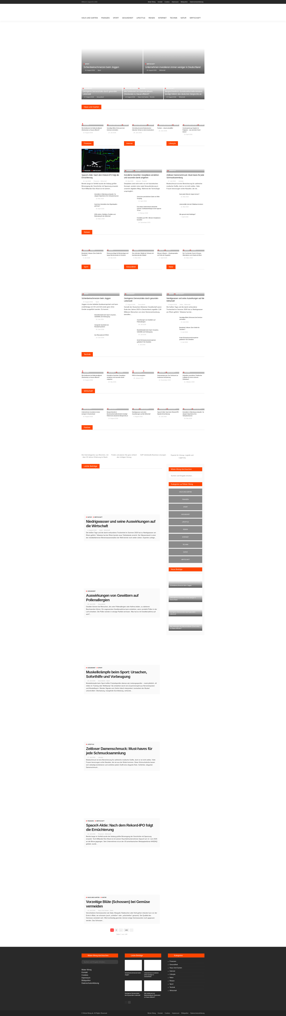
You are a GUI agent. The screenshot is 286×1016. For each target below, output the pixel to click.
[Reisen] (185, 529)
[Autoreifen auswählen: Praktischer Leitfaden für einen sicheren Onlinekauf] (193, 366)
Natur (183, 18)
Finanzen (105, 18)
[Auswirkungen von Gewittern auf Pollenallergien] (129, 322)
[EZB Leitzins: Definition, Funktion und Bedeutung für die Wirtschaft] (87, 217)
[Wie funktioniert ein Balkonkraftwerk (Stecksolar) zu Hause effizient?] (143, 86)
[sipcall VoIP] (153, 444)
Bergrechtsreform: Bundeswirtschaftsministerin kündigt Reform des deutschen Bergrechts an (117, 414)
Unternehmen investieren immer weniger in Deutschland (172, 67)
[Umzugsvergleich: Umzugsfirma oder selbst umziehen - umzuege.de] (124, 444)
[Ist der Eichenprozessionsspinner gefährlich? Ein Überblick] (129, 342)
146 (126, 930)
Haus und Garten (90, 18)
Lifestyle (141, 18)
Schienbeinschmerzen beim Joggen (101, 67)
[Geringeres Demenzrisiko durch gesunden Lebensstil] (102, 86)
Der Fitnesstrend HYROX (101, 335)
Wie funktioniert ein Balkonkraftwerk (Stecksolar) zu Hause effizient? (152, 995)
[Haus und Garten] (185, 492)
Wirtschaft (195, 18)
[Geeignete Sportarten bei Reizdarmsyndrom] (87, 327)
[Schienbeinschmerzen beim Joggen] (112, 48)
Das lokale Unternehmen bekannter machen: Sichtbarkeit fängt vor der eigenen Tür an (149, 208)
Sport (116, 18)
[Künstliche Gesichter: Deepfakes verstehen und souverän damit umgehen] (143, 160)
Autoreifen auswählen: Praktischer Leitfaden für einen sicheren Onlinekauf (192, 377)
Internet (162, 18)
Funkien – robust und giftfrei (165, 128)
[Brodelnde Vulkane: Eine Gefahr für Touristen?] (92, 244)
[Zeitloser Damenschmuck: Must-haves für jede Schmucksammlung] (185, 160)
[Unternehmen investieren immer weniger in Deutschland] (173, 48)
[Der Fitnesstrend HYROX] (87, 337)
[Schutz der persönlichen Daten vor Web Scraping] (129, 199)
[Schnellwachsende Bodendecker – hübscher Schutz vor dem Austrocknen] (143, 119)
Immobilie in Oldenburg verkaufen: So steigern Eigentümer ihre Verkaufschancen (193, 414)
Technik (173, 18)
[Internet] (185, 537)
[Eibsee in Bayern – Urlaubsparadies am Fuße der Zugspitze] (168, 244)
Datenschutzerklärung (196, 2)
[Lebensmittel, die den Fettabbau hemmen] (172, 207)
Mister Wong (152, 2)
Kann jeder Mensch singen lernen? (189, 194)
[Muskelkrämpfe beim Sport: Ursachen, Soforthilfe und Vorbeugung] (87, 317)
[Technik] (185, 544)
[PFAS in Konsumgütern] (143, 366)
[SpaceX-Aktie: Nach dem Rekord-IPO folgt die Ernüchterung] (101, 160)
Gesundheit (127, 18)
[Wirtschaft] (185, 559)
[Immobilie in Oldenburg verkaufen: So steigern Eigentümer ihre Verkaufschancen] (87, 197)
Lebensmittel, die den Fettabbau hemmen (191, 204)
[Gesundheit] (185, 514)
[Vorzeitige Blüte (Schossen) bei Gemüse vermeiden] (118, 119)
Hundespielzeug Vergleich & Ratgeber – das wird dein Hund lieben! (191, 130)
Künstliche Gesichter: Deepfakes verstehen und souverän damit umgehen (116, 377)
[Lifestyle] (185, 522)
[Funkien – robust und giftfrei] (168, 119)
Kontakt (160, 2)
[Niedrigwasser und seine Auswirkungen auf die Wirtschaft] (185, 284)
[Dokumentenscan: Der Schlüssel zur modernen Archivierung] (168, 366)
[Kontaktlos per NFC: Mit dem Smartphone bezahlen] (129, 220)
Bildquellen (184, 2)
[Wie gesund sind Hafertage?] (172, 217)
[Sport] (185, 507)
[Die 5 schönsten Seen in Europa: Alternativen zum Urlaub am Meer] (193, 244)
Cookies (167, 2)
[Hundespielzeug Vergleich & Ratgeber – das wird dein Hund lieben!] (193, 119)
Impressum (175, 2)
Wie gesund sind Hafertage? (187, 214)
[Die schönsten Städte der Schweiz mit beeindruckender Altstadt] (143, 244)
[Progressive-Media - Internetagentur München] (95, 444)
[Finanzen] (185, 499)
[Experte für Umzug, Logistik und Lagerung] (182, 444)
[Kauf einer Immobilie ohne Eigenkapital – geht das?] (87, 207)
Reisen (152, 18)
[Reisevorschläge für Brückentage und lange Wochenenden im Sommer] (118, 244)
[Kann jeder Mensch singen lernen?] (172, 197)
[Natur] (185, 552)
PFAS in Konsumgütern (138, 375)
